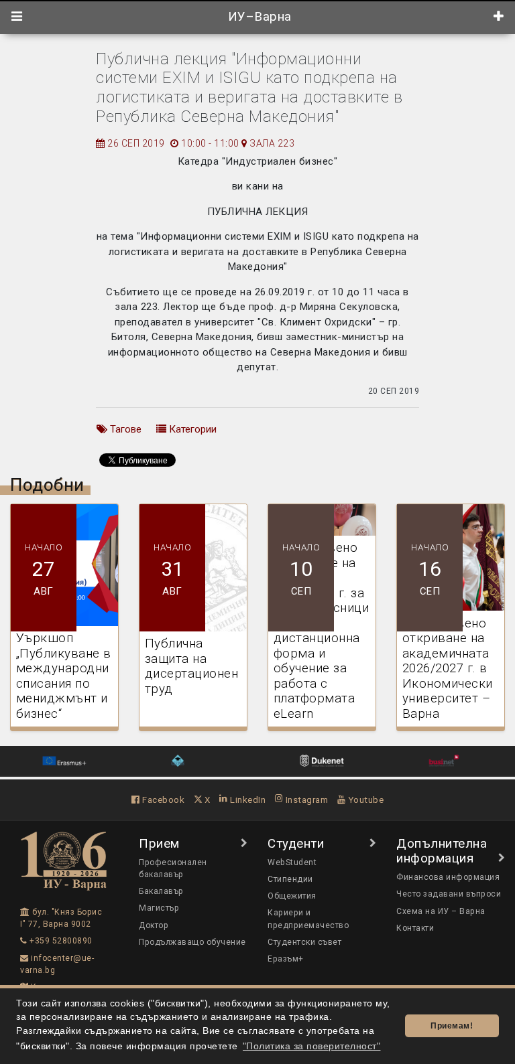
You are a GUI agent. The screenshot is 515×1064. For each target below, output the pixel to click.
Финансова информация (448, 877)
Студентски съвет (304, 942)
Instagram (305, 799)
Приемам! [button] (452, 1026)
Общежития (292, 896)
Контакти (415, 928)
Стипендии (290, 879)
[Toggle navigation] (17, 16)
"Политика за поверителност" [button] (312, 1046)
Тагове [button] (124, 429)
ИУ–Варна (258, 16)
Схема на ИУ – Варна (440, 911)
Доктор (153, 925)
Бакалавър (161, 891)
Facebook (162, 799)
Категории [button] (191, 429)
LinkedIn (247, 799)
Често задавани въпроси (448, 894)
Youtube (364, 799)
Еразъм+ (286, 959)
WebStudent (292, 862)
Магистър (159, 908)
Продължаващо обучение (192, 942)
